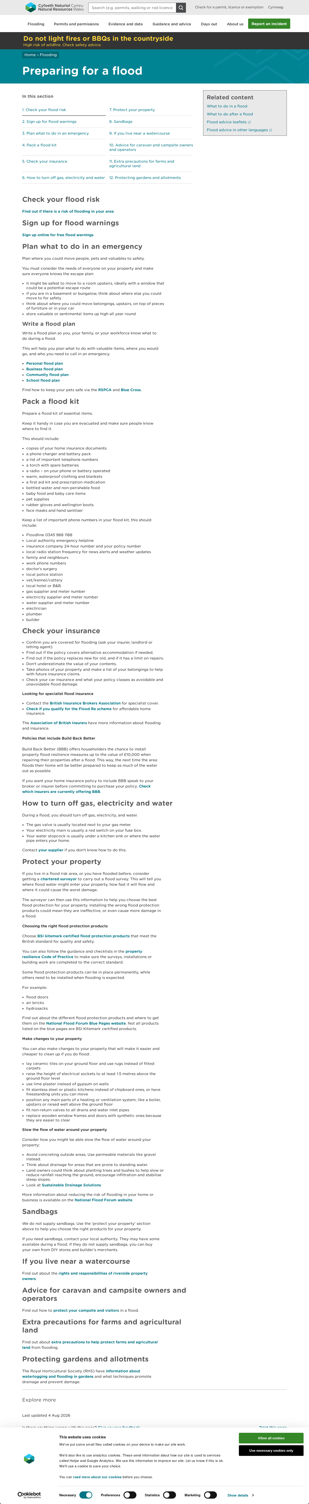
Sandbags (123, 121)
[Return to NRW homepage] (55, 7)
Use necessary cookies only (271, 1450)
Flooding (48, 54)
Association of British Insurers (58, 723)
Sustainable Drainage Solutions (71, 1185)
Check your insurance (46, 161)
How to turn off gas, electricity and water (66, 177)
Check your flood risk (46, 109)
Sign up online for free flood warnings (57, 235)
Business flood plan (44, 369)
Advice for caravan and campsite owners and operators (151, 147)
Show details (238, 1495)
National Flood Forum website (103, 1200)
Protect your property (134, 109)
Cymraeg (275, 7)
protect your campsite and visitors (86, 1310)
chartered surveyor (58, 879)
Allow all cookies (271, 1438)
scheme (104, 709)
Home (30, 54)
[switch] (130, 1495)
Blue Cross (131, 390)
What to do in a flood (227, 106)
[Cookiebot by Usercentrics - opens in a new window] (29, 1495)
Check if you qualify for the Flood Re (61, 709)
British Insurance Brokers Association (85, 703)
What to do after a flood (230, 114)
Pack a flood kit (42, 145)
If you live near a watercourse (142, 133)
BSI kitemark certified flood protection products (83, 936)
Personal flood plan (44, 363)
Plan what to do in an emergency (57, 133)
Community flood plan (47, 374)
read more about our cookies (97, 1476)
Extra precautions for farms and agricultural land (141, 163)
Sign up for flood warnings (51, 121)
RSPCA (105, 390)
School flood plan (43, 380)
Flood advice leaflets (227, 122)
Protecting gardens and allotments (148, 177)
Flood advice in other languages (237, 130)
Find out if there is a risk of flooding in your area (68, 211)
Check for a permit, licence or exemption (229, 7)
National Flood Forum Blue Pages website (86, 1023)
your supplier (50, 850)
